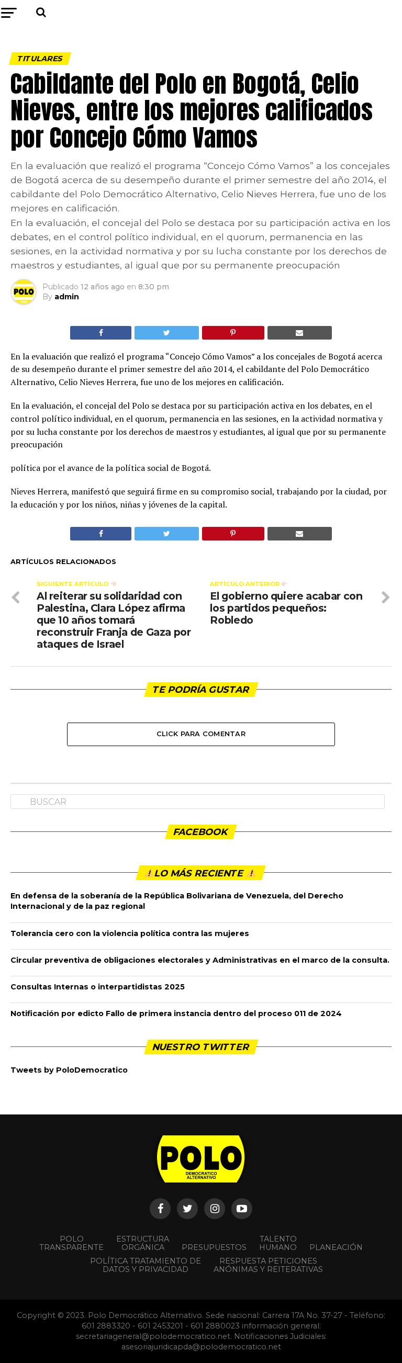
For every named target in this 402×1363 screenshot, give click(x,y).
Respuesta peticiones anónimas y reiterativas (268, 1265)
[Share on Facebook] (100, 333)
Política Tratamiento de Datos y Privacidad (145, 1265)
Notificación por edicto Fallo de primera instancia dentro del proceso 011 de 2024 (176, 1013)
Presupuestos (214, 1247)
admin (66, 296)
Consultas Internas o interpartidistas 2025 (97, 987)
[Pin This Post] (233, 333)
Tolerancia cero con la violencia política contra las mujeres (129, 933)
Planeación (336, 1247)
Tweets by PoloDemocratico (69, 1070)
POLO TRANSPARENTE (71, 1243)
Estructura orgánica (142, 1243)
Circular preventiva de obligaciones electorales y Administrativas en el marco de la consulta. (199, 960)
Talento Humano (278, 1243)
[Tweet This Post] (166, 333)
